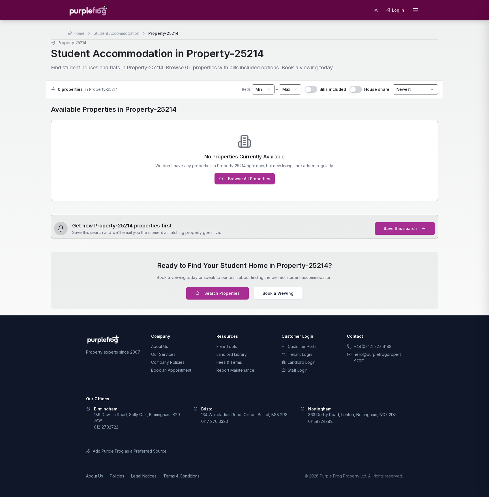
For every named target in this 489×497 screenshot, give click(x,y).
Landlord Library (231, 354)
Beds (246, 89)
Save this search (400, 228)
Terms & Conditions (181, 476)
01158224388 (320, 421)
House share (376, 89)
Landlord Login (302, 362)
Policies (117, 476)
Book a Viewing (278, 293)
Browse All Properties (249, 178)
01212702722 (106, 427)
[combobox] (263, 89)
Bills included (332, 89)
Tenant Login (300, 354)
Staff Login (298, 370)
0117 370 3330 (214, 421)
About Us (159, 346)
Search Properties (222, 293)
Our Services (163, 354)
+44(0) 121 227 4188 (373, 346)
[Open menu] (415, 10)
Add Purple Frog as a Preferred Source (130, 451)
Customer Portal (303, 346)
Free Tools (226, 346)
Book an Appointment (171, 370)
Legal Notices (143, 476)
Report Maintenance (235, 370)
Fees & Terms (229, 362)
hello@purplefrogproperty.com (377, 357)
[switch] (311, 89)
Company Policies (168, 362)
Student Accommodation (116, 33)
